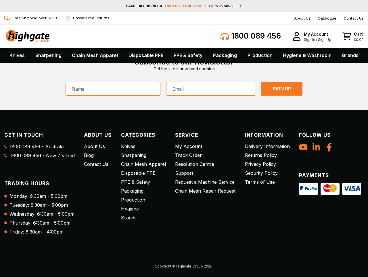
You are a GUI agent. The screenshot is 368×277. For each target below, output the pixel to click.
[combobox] (142, 36)
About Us (302, 18)
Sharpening (48, 55)
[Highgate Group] (27, 36)
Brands (350, 55)
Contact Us (354, 18)
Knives (17, 55)
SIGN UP (282, 89)
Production (260, 55)
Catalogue (327, 18)
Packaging (225, 55)
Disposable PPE (146, 55)
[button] (311, 36)
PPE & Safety (188, 55)
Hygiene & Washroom (307, 55)
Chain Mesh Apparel (95, 55)
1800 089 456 (255, 35)
